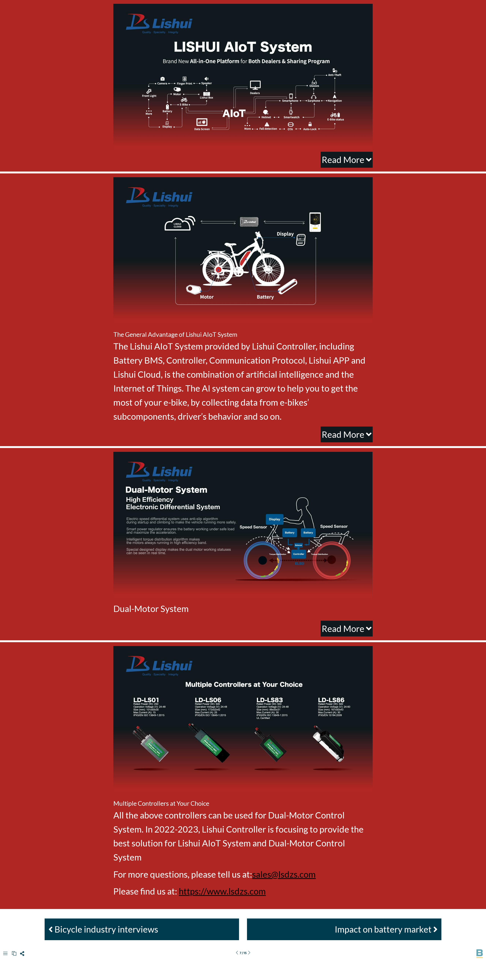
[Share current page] (22, 954)
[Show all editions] (14, 953)
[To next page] (249, 953)
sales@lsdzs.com (284, 874)
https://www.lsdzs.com (222, 891)
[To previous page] (237, 953)
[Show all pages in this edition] (5, 954)
